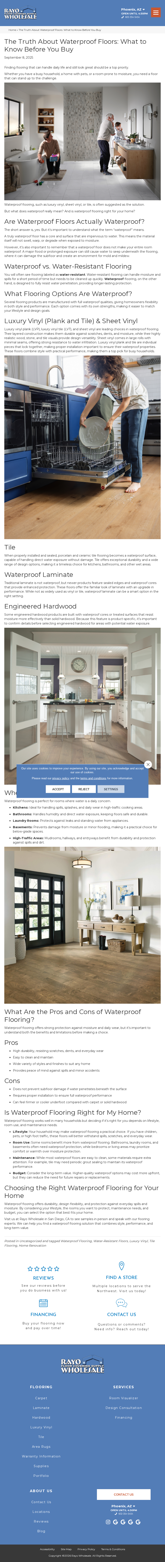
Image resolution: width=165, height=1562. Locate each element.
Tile (41, 1437)
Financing (124, 1418)
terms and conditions (93, 778)
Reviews (41, 1521)
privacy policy (60, 778)
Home (12, 29)
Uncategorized (30, 1241)
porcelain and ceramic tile (77, 555)
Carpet (41, 1398)
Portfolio (41, 1476)
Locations (41, 1512)
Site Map (66, 1549)
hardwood (39, 615)
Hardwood (41, 1418)
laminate (26, 583)
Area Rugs (41, 1447)
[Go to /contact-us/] (121, 1317)
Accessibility (47, 1549)
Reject (83, 789)
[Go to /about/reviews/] (43, 1281)
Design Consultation (123, 1408)
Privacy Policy (86, 1549)
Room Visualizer (123, 1398)
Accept (58, 789)
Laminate (41, 1408)
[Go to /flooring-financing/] (43, 1316)
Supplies (41, 1466)
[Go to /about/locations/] (121, 1279)
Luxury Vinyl (41, 1427)
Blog (41, 1531)
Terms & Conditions (113, 1549)
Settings (111, 789)
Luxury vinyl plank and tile (117, 342)
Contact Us (41, 1502)
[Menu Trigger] (156, 12)
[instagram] (108, 1522)
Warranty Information (41, 1456)
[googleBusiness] (116, 1522)
